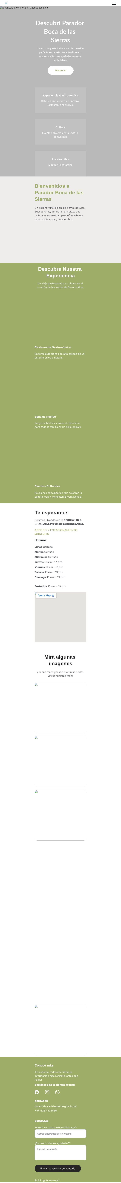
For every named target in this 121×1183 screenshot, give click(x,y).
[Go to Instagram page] (47, 1092)
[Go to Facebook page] (37, 1092)
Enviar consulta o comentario (57, 1168)
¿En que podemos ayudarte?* (52, 1143)
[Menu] (114, 3)
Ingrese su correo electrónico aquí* (56, 1127)
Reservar (60, 70)
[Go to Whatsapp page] (57, 1092)
